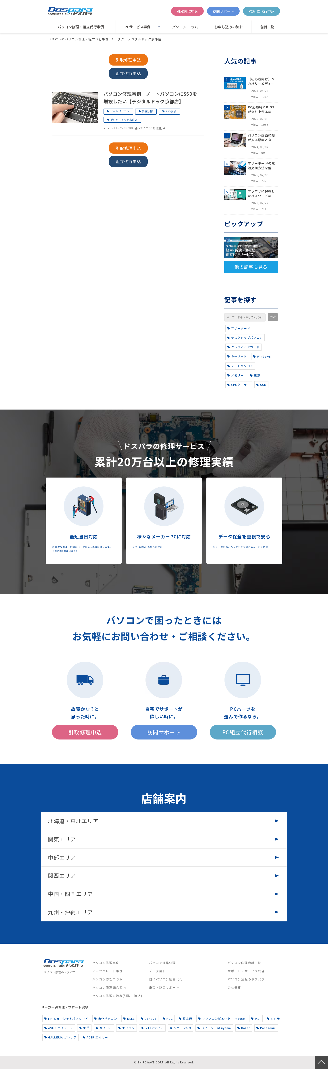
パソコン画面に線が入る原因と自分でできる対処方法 (261, 137)
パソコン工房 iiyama (216, 1028)
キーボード (239, 356)
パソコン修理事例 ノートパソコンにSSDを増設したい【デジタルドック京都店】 (150, 98)
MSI (257, 1018)
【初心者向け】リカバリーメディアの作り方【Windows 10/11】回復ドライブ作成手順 (261, 81)
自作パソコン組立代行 (166, 979)
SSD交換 (171, 111)
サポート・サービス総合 (246, 971)
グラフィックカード (245, 347)
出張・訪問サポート (164, 987)
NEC (169, 1018)
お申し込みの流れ (228, 26)
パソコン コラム (185, 26)
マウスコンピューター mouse (223, 1018)
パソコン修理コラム (107, 979)
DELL (131, 1018)
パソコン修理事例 (105, 962)
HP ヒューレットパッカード (68, 1018)
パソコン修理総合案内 (109, 987)
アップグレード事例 (107, 971)
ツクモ (275, 1018)
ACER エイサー (97, 1037)
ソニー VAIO (182, 1028)
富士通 (187, 1018)
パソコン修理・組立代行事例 (81, 26)
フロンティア (154, 1028)
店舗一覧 (267, 26)
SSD (263, 385)
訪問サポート (223, 11)
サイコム (106, 1028)
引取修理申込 (187, 11)
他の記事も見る (251, 267)
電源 (257, 375)
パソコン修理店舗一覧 (244, 962)
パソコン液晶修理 (162, 962)
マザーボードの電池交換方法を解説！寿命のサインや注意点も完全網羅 (261, 165)
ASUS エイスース (60, 1028)
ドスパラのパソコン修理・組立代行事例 (78, 39)
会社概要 (234, 987)
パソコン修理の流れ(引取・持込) (117, 995)
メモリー (237, 375)
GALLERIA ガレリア (62, 1037)
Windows (264, 356)
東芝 (86, 1028)
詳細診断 (147, 111)
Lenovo (150, 1018)
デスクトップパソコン (247, 338)
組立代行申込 (128, 73)
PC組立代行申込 (261, 11)
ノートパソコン (119, 111)
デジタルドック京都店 (123, 119)
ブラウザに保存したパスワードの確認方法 (261, 193)
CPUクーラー (240, 385)
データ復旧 (157, 971)
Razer (245, 1028)
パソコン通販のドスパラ (246, 979)
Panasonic (268, 1028)
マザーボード (240, 328)
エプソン (128, 1028)
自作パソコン (107, 1018)
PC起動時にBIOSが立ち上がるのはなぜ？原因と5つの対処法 (261, 109)
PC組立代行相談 (242, 732)
